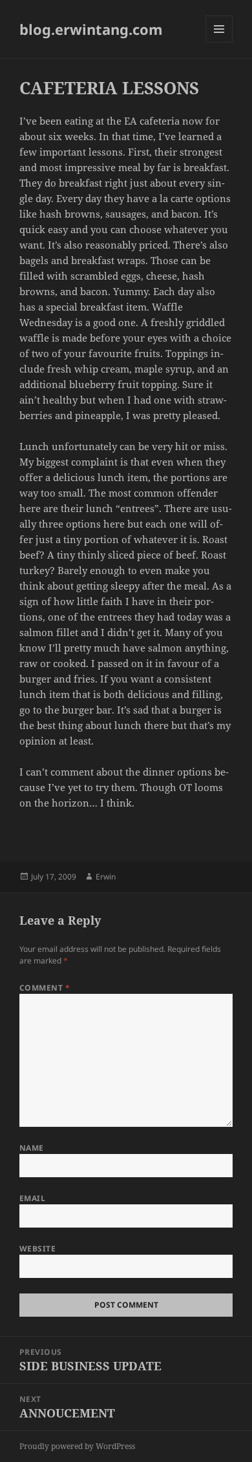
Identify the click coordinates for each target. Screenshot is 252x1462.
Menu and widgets (219, 42)
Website (37, 1248)
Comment (44, 987)
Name (31, 1147)
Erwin (106, 876)
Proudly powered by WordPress (77, 1446)
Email (32, 1198)
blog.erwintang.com (91, 29)
